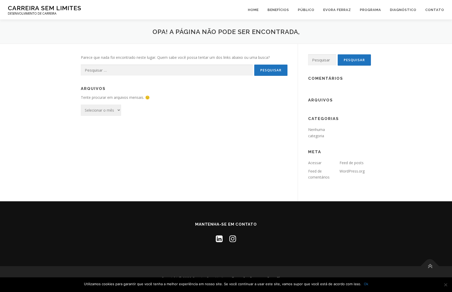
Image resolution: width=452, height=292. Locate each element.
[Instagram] (232, 238)
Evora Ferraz (337, 10)
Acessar (314, 162)
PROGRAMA (370, 10)
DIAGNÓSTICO (403, 10)
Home (253, 10)
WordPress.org (352, 171)
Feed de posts (352, 162)
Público (306, 10)
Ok (366, 284)
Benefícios (278, 10)
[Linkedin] (219, 238)
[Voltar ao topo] (430, 266)
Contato (434, 10)
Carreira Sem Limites (44, 8)
